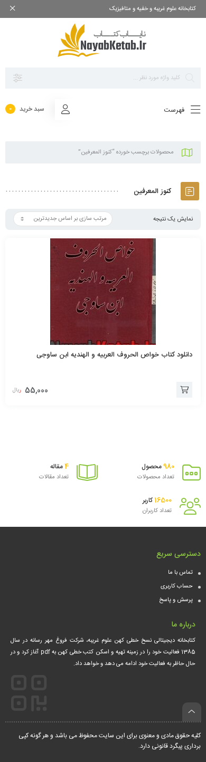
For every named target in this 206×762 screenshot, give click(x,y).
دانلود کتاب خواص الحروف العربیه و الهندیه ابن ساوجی (114, 355)
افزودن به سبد (184, 390)
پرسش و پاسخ (176, 600)
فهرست (175, 110)
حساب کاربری (177, 586)
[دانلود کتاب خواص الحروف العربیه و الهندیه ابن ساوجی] (103, 291)
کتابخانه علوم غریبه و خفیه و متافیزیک (152, 9)
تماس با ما (180, 572)
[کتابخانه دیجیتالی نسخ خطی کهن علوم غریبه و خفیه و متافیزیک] (103, 40)
